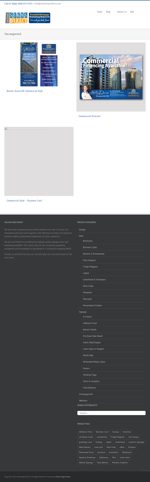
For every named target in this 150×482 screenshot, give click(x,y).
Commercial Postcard (89, 116)
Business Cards (90, 247)
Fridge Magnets (90, 266)
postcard (101, 452)
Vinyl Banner (102, 462)
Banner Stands (89, 329)
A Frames (87, 316)
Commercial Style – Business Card (24, 200)
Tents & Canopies (91, 381)
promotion (113, 452)
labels (108, 442)
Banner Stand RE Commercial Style (25, 91)
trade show (125, 457)
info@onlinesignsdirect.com (47, 3)
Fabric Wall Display (91, 342)
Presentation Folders (92, 305)
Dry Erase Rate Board (93, 336)
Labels (86, 273)
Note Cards (88, 286)
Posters (86, 368)
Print (81, 236)
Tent (114, 457)
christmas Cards (86, 437)
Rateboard (126, 452)
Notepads (87, 292)
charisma (127, 431)
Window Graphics (120, 462)
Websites (83, 400)
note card (98, 447)
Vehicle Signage (86, 462)
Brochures (87, 240)
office (122, 447)
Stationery (103, 457)
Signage (83, 311)
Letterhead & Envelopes (94, 279)
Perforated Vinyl (86, 452)
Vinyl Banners (89, 387)
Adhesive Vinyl (90, 323)
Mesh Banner (85, 447)
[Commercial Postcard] (111, 77)
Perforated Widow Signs (94, 361)
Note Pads (111, 447)
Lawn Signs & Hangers (93, 348)
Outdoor (132, 447)
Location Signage (136, 442)
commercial (102, 437)
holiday (99, 442)
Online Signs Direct (63, 477)
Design (82, 229)
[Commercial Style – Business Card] (39, 161)
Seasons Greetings (87, 457)
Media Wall (88, 355)
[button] (141, 11)
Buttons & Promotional (93, 253)
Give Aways (133, 437)
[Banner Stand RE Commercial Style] (39, 64)
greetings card (85, 442)
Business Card (102, 431)
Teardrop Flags (90, 374)
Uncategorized (86, 394)
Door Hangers (89, 260)
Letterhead (120, 442)
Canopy (115, 431)
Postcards (87, 299)
